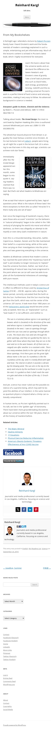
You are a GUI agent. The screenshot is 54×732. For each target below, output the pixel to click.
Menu (27, 17)
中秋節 (47, 568)
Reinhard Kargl (27, 5)
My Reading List (35, 548)
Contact (6, 634)
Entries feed (7, 678)
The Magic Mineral (16, 429)
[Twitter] (18, 509)
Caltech (27, 141)
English (25, 548)
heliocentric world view (19, 306)
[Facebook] (24, 509)
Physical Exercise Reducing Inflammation (26, 438)
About (5, 700)
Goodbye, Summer (12, 568)
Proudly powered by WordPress (14, 725)
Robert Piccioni (43, 41)
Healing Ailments (15, 432)
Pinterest (6, 653)
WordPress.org (9, 684)
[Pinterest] (36, 509)
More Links (7, 650)
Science (45, 548)
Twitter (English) (9, 659)
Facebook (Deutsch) (11, 637)
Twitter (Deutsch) (10, 656)
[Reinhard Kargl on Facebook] (13, 454)
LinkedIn (6, 647)
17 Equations (13, 435)
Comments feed (9, 681)
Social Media (8, 709)
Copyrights (7, 706)
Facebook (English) (10, 641)
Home (5, 644)
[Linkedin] (30, 509)
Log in (5, 675)
